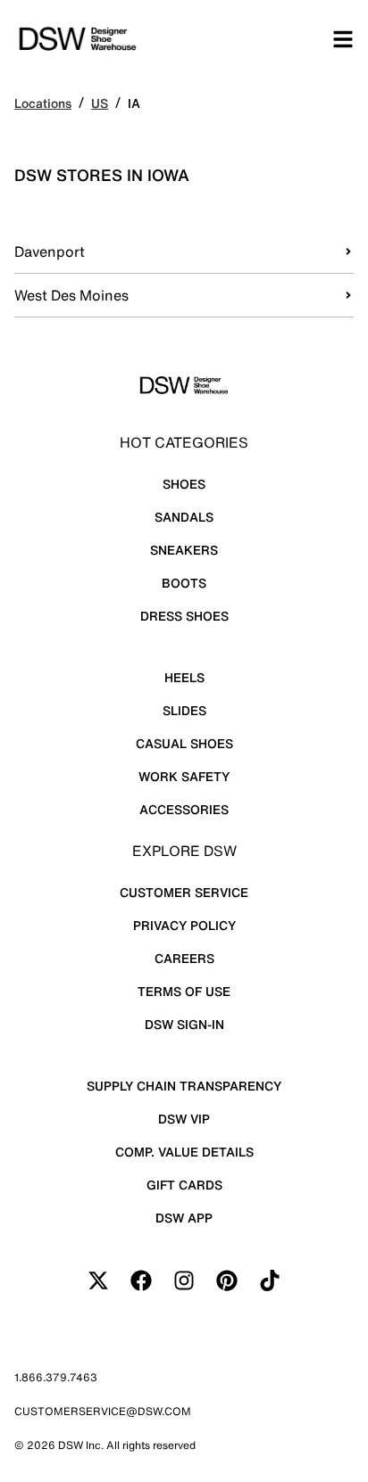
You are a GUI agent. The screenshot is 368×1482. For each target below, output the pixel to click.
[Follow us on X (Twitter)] (98, 1280)
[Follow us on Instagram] (184, 1280)
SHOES (184, 483)
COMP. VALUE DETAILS (184, 1151)
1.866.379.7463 (55, 1377)
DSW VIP (184, 1118)
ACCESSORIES (184, 809)
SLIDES (184, 710)
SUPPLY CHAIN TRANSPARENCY (184, 1085)
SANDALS (184, 516)
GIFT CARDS (184, 1184)
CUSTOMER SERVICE (184, 892)
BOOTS (184, 582)
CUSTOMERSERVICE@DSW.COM (102, 1411)
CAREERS (184, 958)
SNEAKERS (184, 549)
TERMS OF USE (184, 991)
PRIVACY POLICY (184, 925)
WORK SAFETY (184, 776)
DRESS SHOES (184, 615)
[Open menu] (343, 39)
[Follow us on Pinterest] (227, 1280)
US (99, 103)
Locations (42, 103)
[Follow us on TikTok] (269, 1280)
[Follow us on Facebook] (141, 1280)
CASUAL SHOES (184, 743)
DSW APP (184, 1217)
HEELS (184, 677)
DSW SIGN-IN (184, 1024)
